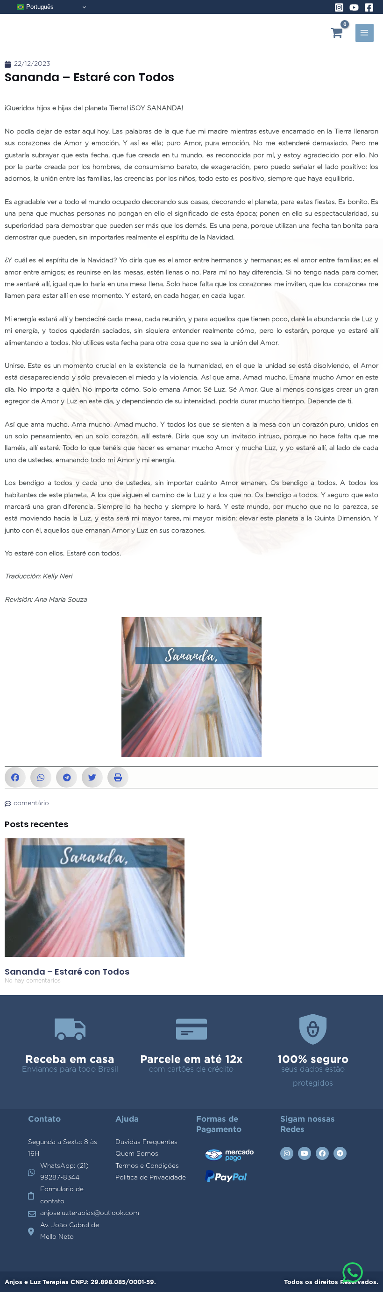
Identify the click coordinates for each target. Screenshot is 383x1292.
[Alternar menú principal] (364, 33)
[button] (15, 777)
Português (39, 6)
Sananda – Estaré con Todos (67, 971)
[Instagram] (339, 7)
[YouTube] (354, 7)
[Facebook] (369, 7)
